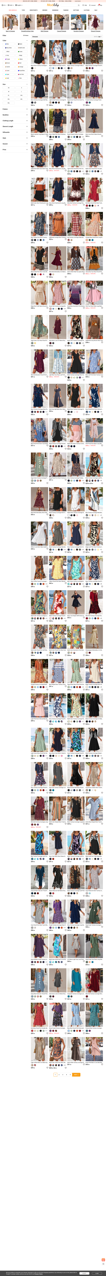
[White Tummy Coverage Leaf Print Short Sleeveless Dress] (57, 52)
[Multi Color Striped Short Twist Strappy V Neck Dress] (57, 808)
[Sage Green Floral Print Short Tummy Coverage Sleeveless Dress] (76, 86)
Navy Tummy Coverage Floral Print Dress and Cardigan (45, 787)
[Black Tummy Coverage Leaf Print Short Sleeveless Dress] (94, 465)
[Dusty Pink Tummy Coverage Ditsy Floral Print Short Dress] (57, 293)
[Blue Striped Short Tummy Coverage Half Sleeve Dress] (57, 671)
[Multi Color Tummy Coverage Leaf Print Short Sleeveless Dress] (39, 602)
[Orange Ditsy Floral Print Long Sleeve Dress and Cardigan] (94, 224)
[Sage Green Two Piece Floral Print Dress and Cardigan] (39, 327)
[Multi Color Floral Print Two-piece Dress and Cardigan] (94, 155)
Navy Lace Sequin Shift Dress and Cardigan (78, 615)
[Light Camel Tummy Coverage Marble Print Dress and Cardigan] (57, 86)
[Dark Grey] (53, 343)
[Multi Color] (59, 68)
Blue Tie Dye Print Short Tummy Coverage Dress (43, 237)
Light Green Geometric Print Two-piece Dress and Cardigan (82, 168)
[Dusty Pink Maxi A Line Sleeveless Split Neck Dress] (94, 1049)
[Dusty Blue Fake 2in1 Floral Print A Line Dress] (39, 980)
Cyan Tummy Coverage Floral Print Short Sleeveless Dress (82, 753)
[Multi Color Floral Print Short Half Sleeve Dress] (57, 637)
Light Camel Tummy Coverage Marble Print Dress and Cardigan (65, 100)
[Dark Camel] (40, 480)
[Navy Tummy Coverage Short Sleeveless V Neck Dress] (76, 534)
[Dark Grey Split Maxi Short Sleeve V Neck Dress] (57, 396)
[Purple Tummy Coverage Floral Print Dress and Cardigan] (94, 86)
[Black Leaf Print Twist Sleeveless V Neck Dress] (94, 843)
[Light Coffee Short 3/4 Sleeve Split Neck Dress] (39, 1049)
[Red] (87, 205)
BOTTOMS (76, 10)
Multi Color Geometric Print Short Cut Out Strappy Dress (81, 650)
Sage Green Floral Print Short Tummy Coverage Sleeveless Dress (83, 100)
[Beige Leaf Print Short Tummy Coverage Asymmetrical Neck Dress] (94, 534)
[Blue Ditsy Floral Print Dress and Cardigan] (76, 1015)
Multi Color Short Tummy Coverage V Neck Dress (79, 443)
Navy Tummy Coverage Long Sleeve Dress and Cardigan (81, 925)
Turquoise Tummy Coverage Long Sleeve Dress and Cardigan (82, 993)
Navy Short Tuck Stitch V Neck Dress (58, 753)
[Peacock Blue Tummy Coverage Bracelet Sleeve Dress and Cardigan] (94, 1015)
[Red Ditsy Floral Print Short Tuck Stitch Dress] (94, 190)
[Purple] (87, 102)
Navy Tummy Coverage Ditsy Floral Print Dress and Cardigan (46, 409)
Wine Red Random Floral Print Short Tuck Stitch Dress (44, 375)
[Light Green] (71, 137)
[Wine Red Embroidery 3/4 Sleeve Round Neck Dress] (57, 258)
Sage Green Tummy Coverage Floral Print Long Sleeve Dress (46, 478)
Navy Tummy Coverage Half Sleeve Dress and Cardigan (45, 100)
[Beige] (35, 68)
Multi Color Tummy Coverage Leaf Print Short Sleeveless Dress (47, 615)
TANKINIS (65, 10)
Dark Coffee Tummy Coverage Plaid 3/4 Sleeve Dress (80, 1062)
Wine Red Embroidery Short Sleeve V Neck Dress (43, 512)
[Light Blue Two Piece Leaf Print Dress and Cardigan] (57, 361)
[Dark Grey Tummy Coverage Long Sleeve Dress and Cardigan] (57, 774)
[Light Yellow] (35, 343)
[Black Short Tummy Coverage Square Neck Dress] (39, 52)
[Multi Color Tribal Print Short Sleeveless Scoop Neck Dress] (57, 1049)
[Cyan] (68, 755)
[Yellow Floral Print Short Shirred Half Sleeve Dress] (57, 568)
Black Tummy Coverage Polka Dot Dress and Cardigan (81, 65)
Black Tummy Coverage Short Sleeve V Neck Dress (80, 375)
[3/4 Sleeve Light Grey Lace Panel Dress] (76, 946)
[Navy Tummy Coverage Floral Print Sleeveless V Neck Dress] (57, 705)
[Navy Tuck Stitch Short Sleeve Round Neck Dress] (57, 843)
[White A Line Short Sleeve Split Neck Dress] (39, 534)
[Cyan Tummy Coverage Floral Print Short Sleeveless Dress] (76, 740)
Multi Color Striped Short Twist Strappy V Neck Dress (62, 822)
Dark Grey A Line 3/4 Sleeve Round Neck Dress (61, 993)
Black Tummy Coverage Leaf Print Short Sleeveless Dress (81, 856)
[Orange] (87, 240)
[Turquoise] (53, 790)
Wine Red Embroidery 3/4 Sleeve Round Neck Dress (62, 271)
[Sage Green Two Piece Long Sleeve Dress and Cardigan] (94, 946)
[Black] (32, 68)
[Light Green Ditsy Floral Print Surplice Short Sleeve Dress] (39, 740)
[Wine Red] (89, 68)
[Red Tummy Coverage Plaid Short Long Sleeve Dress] (76, 224)
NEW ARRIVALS (13, 10)
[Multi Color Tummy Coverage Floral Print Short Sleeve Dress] (76, 705)
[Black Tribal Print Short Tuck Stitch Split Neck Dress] (39, 258)
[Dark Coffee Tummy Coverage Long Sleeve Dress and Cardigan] (39, 568)
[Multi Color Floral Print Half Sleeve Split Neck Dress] (39, 637)
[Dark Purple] (43, 412)
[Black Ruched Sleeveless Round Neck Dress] (76, 774)
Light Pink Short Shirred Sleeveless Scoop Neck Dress (44, 718)
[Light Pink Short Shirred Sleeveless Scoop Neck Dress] (39, 705)
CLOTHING (87, 10)
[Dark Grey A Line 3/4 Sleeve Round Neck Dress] (57, 980)
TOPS (23, 10)
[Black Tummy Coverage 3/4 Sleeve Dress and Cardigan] (94, 705)
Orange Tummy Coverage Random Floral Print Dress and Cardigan (48, 684)
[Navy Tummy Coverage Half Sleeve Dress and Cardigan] (39, 86)
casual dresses (61, 31)
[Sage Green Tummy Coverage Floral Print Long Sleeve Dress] (39, 465)
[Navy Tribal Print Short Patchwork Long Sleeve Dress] (57, 121)
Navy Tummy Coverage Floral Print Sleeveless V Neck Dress (64, 718)
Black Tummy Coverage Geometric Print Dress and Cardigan (64, 443)
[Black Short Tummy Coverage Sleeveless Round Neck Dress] (76, 396)
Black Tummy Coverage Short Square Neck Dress (61, 512)
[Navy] (61, 68)
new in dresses (10, 31)
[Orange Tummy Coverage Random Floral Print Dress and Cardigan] (39, 671)
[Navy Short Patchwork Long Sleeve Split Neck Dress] (57, 155)
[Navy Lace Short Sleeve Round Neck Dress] (94, 121)
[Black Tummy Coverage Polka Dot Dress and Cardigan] (76, 52)
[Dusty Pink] (95, 205)
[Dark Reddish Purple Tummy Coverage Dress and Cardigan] (39, 946)
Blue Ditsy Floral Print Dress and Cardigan (78, 1028)
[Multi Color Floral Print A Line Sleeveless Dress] (57, 946)
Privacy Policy (38, 1274)
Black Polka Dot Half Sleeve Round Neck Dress (61, 890)
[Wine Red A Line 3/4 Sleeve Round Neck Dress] (57, 327)
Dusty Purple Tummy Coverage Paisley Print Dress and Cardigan (83, 134)
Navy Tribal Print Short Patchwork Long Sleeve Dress (62, 134)
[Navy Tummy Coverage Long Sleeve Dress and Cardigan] (76, 912)
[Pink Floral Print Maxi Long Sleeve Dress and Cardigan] (94, 430)
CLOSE (97, 1273)
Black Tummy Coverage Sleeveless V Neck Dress (61, 547)
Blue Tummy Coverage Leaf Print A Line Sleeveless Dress (45, 856)
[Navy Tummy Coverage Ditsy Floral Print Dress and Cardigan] (39, 396)
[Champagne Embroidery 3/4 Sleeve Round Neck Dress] (94, 637)
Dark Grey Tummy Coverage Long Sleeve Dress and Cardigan (64, 787)
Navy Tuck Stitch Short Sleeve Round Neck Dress (61, 856)
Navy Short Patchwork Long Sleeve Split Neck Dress (62, 168)
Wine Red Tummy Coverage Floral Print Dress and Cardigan (82, 203)
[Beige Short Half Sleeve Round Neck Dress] (39, 293)
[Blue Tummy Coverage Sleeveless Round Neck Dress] (94, 499)
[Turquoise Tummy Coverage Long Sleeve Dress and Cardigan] (76, 980)
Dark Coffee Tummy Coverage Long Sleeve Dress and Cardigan (47, 581)
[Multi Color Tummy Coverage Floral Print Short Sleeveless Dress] (76, 327)
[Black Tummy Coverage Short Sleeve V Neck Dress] (76, 361)
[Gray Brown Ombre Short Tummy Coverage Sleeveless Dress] (94, 774)
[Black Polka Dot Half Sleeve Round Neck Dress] (57, 877)
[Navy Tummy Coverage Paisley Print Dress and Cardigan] (76, 465)
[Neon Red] (53, 859)
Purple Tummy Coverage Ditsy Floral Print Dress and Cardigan (65, 925)
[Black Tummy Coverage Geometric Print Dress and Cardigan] (57, 430)
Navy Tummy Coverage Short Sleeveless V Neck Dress (81, 547)
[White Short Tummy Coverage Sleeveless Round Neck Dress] (76, 499)
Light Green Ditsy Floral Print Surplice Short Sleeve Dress (45, 753)
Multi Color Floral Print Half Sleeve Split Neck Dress (44, 650)
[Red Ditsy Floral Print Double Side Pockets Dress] (39, 1015)
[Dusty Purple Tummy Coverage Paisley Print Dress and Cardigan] (76, 121)
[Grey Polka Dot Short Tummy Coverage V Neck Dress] (94, 877)
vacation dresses (79, 31)
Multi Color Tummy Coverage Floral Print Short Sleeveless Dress (83, 340)
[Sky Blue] (74, 137)
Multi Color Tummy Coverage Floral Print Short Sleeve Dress (82, 718)
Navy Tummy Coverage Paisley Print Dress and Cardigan (81, 478)
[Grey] (40, 412)
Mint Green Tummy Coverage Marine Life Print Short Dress (82, 581)
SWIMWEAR (55, 10)
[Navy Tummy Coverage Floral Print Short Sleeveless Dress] (94, 568)
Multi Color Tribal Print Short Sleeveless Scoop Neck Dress (63, 1062)
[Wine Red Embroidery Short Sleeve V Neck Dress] (39, 499)
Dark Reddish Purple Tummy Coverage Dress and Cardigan (46, 959)
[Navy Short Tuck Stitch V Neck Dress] (57, 740)
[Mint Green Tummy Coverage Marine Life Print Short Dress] (76, 568)
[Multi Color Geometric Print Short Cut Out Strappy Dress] (76, 637)
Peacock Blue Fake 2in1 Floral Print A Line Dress (43, 890)
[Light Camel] (71, 68)
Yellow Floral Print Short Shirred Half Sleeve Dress (61, 581)
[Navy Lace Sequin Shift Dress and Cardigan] (76, 602)
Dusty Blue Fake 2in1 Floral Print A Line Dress (42, 993)
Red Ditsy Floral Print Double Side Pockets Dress (43, 1028)
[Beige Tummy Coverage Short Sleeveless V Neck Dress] (94, 671)
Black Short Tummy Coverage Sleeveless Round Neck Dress (82, 409)
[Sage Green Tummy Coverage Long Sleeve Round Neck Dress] (94, 912)
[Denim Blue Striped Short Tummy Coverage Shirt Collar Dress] (94, 808)
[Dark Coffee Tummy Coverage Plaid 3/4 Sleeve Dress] (76, 1049)
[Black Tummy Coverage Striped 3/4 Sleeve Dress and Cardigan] (94, 740)
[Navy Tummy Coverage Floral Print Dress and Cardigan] (39, 774)
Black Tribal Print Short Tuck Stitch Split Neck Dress (44, 271)
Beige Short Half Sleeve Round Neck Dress (41, 306)
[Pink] (38, 480)
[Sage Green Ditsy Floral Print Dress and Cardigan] (76, 671)
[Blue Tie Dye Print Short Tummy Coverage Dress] (39, 224)
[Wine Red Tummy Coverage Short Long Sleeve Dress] (94, 980)
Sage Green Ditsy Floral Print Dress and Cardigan (79, 684)
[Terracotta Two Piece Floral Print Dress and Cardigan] (94, 258)
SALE (95, 10)
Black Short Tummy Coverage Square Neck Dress (43, 65)
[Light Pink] (77, 412)
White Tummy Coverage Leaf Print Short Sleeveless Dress (63, 65)
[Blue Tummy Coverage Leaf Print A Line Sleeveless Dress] (39, 843)
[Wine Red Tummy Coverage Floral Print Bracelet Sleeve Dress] (94, 602)
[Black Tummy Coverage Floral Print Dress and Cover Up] (94, 52)
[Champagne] (53, 274)
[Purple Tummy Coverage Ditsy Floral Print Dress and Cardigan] (57, 912)
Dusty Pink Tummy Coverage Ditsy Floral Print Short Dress (64, 306)
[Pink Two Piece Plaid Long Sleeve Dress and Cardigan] (94, 293)
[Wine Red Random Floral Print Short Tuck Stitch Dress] (39, 361)
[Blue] (53, 68)
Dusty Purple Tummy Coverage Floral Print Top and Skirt (63, 1028)
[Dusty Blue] (59, 137)
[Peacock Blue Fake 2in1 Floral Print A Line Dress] (39, 877)
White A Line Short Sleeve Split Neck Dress (41, 547)
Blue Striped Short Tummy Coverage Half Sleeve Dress (63, 684)
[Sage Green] (68, 102)
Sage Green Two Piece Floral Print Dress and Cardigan (44, 340)
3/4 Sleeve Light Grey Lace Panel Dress (77, 959)
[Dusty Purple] (92, 68)
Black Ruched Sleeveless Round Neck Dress (78, 787)
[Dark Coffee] (32, 584)
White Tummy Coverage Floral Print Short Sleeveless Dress (64, 615)
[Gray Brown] (87, 790)
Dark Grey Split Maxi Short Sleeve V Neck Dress (61, 409)
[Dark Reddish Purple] (32, 962)
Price (4, 149)
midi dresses (44, 31)
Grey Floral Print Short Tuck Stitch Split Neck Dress (44, 925)
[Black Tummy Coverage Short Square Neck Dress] (57, 499)
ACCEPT (84, 1273)
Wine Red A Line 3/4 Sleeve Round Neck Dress (60, 340)
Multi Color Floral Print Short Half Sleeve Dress (61, 650)
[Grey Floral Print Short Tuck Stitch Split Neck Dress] (39, 912)
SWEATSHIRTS (33, 10)
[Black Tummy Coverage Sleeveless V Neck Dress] (57, 534)
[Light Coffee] (71, 240)
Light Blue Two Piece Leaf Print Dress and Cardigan (62, 375)
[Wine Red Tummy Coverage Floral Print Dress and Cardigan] (76, 190)
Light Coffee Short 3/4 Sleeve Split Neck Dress (42, 1062)
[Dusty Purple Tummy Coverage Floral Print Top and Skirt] (57, 1015)
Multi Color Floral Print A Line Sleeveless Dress (61, 959)
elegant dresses (95, 31)
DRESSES (44, 10)
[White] (50, 68)
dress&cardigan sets (27, 31)
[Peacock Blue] (89, 102)
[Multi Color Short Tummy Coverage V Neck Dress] (76, 430)
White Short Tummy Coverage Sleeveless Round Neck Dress (82, 512)
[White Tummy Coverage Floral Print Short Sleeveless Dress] (57, 602)
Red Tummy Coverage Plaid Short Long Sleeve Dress (80, 237)
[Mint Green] (68, 584)
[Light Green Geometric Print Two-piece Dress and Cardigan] (76, 155)
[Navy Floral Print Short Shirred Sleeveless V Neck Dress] (94, 396)
